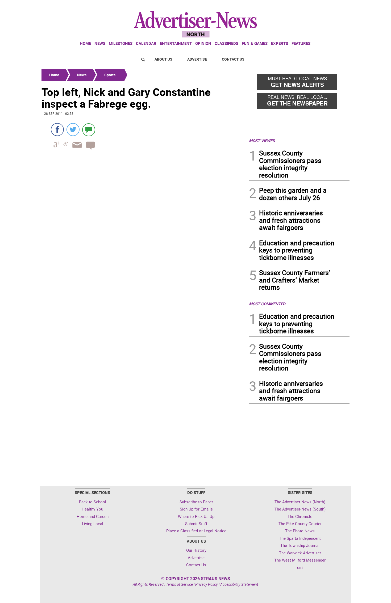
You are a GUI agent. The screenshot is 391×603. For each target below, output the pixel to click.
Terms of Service (179, 584)
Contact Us (233, 59)
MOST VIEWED (262, 140)
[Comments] (88, 129)
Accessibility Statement (239, 584)
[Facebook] (57, 129)
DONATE (337, 6)
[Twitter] (73, 129)
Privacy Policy (206, 584)
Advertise (197, 59)
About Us (163, 59)
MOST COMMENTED (267, 303)
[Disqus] (143, 226)
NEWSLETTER (307, 6)
